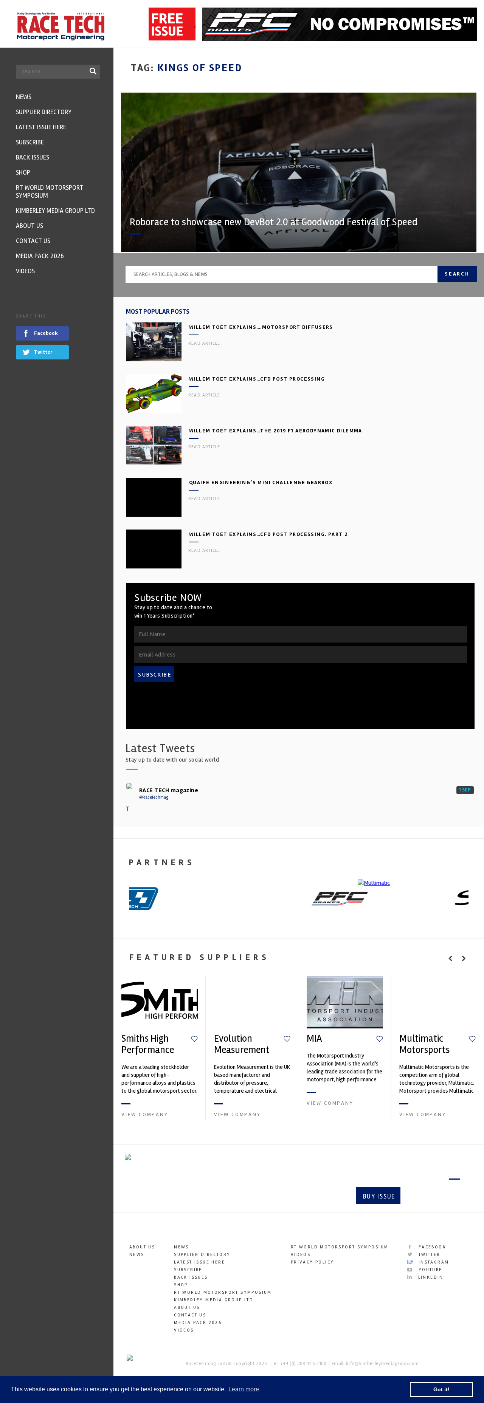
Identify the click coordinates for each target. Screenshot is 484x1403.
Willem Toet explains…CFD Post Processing (257, 379)
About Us (142, 1247)
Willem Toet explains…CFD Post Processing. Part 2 (268, 534)
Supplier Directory (202, 1254)
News (136, 1254)
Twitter (428, 1254)
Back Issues (191, 1277)
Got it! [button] (441, 1389)
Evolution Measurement (242, 1044)
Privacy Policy (312, 1262)
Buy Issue (379, 1196)
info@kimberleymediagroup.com (382, 1364)
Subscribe (433, 1196)
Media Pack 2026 (198, 1323)
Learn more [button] (243, 1389)
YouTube (429, 1270)
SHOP (181, 1285)
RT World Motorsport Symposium (223, 1292)
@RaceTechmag (153, 797)
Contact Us (190, 1315)
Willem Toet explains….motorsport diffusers (261, 327)
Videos (184, 1330)
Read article (204, 343)
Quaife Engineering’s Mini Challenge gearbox (260, 482)
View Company (144, 1114)
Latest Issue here (199, 1262)
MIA (314, 1039)
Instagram (432, 1262)
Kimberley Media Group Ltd (213, 1300)
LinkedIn (429, 1277)
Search (457, 274)
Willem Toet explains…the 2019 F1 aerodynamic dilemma (275, 430)
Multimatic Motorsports (424, 1044)
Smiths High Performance (147, 1044)
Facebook (431, 1247)
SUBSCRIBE (154, 674)
